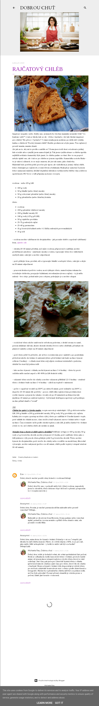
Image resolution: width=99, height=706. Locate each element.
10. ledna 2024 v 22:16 (38, 536)
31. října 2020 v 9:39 (60, 482)
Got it (59, 702)
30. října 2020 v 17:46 (32, 474)
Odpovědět (25, 498)
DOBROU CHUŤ (37, 8)
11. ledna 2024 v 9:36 (60, 551)
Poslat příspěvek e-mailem (28, 457)
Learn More (44, 702)
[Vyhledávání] (85, 7)
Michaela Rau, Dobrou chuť (40, 482)
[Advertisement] (49, 654)
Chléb (20, 461)
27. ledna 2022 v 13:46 (61, 514)
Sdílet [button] (14, 457)
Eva (21, 474)
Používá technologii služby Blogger (52, 680)
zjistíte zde (22, 242)
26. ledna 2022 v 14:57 (38, 504)
